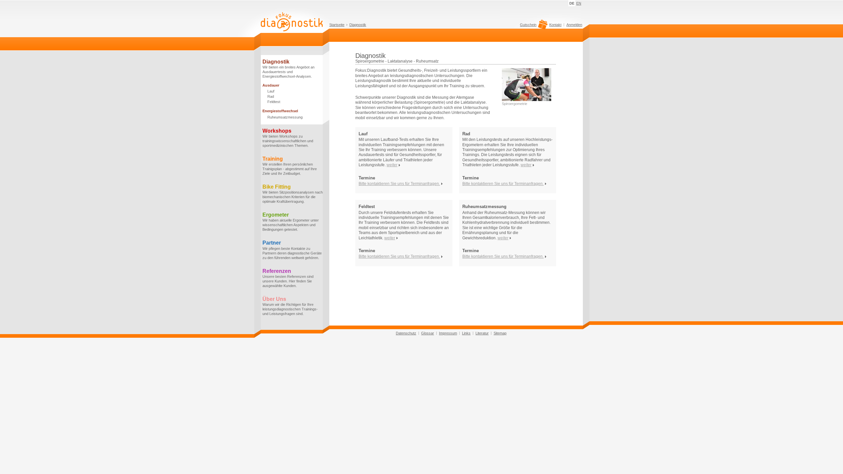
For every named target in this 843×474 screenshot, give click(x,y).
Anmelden (574, 25)
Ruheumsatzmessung (285, 117)
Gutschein (528, 25)
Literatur (482, 333)
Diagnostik (357, 25)
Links (466, 333)
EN (578, 3)
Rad (270, 96)
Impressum (448, 333)
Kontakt (555, 25)
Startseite (336, 25)
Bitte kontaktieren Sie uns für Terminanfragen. (399, 183)
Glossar (427, 333)
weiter (392, 165)
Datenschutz (406, 333)
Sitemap (500, 333)
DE (571, 3)
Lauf (270, 91)
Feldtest (273, 102)
